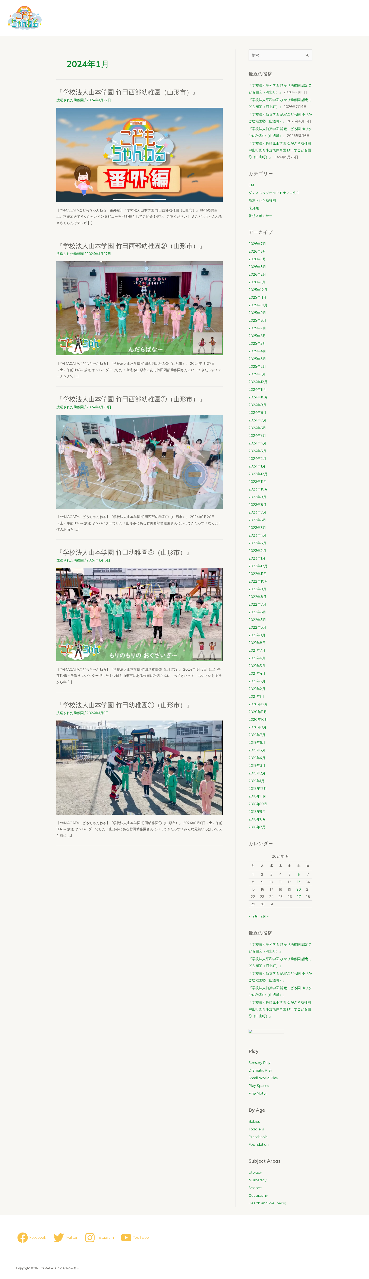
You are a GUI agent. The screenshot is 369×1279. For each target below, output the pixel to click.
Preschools (258, 1137)
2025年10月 (258, 305)
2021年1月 (257, 696)
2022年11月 (258, 574)
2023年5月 (257, 528)
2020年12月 (258, 704)
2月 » (265, 916)
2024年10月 (258, 397)
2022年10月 (258, 581)
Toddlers (256, 1129)
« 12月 (253, 916)
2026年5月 (257, 259)
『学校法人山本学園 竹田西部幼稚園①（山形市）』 (130, 399)
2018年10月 (258, 804)
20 (298, 889)
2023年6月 (257, 520)
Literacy (255, 1172)
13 (298, 882)
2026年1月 (257, 282)
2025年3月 (257, 359)
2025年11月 (257, 297)
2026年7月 (257, 244)
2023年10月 (258, 489)
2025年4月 (257, 351)
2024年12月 (258, 382)
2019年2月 (257, 773)
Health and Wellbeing (267, 1203)
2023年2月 (257, 551)
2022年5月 (257, 620)
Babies (254, 1122)
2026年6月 (257, 251)
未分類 (254, 208)
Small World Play (263, 1078)
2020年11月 (258, 712)
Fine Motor (258, 1093)
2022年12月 (258, 566)
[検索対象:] (280, 55)
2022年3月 (257, 627)
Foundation (259, 1145)
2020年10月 (258, 720)
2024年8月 (257, 413)
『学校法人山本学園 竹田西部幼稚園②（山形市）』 (130, 246)
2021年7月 (257, 650)
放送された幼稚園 (70, 100)
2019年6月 (257, 743)
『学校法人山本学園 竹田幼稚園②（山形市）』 (124, 552)
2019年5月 (257, 750)
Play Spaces (259, 1086)
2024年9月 (257, 405)
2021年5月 (257, 666)
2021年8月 (257, 643)
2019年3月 (257, 766)
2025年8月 (257, 320)
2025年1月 (257, 374)
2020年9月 (257, 727)
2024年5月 (257, 436)
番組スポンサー (260, 216)
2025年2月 (257, 367)
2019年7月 (257, 735)
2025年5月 (257, 343)
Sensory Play (260, 1063)
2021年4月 (257, 673)
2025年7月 (257, 328)
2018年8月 (257, 819)
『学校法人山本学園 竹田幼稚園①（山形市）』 (124, 705)
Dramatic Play (260, 1070)
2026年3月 (257, 267)
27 (299, 897)
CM (251, 185)
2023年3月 (257, 543)
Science (255, 1188)
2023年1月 (257, 558)
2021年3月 (257, 681)
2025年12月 (258, 290)
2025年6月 (257, 336)
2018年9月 (257, 812)
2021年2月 (257, 689)
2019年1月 (257, 781)
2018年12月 (258, 789)
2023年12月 (258, 474)
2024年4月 (257, 443)
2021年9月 (257, 635)
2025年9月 (257, 313)
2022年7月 (257, 604)
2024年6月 (257, 428)
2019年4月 (257, 758)
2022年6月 (257, 612)
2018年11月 (257, 796)
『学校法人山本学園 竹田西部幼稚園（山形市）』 (127, 92)
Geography (258, 1196)
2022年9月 (257, 589)
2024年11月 (258, 390)
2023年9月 (257, 497)
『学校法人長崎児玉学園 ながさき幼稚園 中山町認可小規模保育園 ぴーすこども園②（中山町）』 (283, 150)
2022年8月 (257, 597)
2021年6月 (257, 658)
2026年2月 (257, 274)
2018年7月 (257, 827)
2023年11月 (258, 482)
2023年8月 (257, 505)
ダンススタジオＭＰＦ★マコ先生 (274, 193)
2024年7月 (257, 420)
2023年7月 (257, 512)
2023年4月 (257, 535)
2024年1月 (257, 466)
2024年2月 (257, 459)
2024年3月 (257, 451)
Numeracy (257, 1180)
